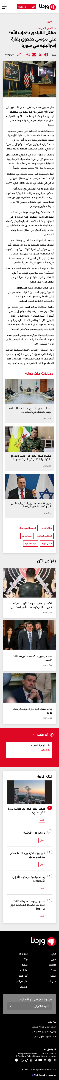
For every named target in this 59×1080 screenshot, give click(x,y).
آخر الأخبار (23, 975)
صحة (53, 970)
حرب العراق (27, 536)
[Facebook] (46, 55)
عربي (33, 6)
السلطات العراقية (44, 536)
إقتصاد (52, 964)
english (23, 6)
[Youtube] (40, 1060)
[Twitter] (40, 55)
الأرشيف (24, 986)
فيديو (25, 964)
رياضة (53, 975)
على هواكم (22, 981)
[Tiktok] (26, 1060)
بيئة (26, 959)
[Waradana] (43, 945)
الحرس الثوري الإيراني (27, 528)
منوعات (52, 981)
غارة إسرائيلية (31, 543)
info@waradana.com (27, 1053)
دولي (53, 959)
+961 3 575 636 (49, 1053)
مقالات (24, 970)
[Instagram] (54, 1060)
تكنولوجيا (23, 953)
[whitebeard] (37, 1075)
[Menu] (5, 8)
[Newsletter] (11, 1006)
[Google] (22, 1060)
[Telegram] (16, 1060)
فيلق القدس (46, 528)
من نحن (52, 1022)
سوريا (49, 21)
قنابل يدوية (47, 543)
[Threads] (31, 1060)
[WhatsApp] (35, 1060)
